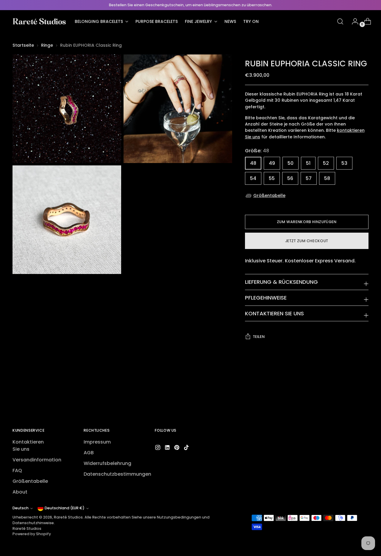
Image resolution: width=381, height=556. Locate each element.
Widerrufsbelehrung (107, 463)
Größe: (257, 150)
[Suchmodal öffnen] (340, 21)
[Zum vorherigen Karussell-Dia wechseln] (350, 392)
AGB (89, 452)
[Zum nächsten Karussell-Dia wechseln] (363, 392)
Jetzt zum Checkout (306, 240)
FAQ (17, 470)
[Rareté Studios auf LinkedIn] (167, 448)
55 (272, 178)
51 (308, 163)
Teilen (259, 336)
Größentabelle (269, 195)
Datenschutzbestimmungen (117, 474)
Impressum (97, 441)
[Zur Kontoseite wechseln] (353, 21)
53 (344, 163)
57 (309, 178)
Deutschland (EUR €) (65, 507)
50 (290, 163)
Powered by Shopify (32, 533)
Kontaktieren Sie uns (28, 445)
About (20, 491)
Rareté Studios (68, 517)
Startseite (23, 45)
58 (327, 178)
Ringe (47, 45)
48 (253, 163)
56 (290, 178)
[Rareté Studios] (39, 21)
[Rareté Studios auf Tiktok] (186, 448)
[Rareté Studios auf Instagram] (158, 448)
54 (253, 178)
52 (326, 163)
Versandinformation (37, 459)
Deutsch (21, 507)
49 (272, 163)
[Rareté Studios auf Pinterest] (177, 448)
